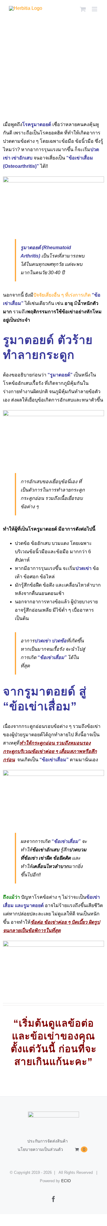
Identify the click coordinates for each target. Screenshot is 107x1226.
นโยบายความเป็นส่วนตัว (40, 1149)
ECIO (66, 1181)
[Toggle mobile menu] (95, 9)
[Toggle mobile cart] (83, 9)
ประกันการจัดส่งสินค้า (47, 1141)
